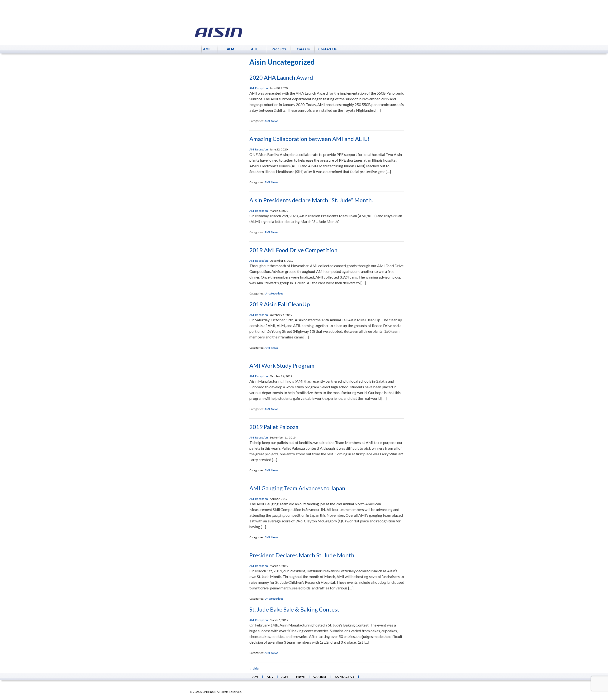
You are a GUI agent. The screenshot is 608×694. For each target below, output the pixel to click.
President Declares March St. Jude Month (301, 555)
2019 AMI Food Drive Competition (293, 249)
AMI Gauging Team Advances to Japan (297, 488)
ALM (230, 49)
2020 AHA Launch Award (281, 77)
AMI (206, 49)
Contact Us (327, 49)
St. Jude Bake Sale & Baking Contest (294, 609)
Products (278, 49)
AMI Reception (258, 88)
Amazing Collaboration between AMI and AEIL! (309, 138)
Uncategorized (274, 293)
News (274, 121)
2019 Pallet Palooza (273, 426)
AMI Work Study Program (281, 365)
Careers (303, 49)
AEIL (254, 49)
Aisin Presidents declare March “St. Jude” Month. (311, 200)
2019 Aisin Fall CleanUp (279, 304)
